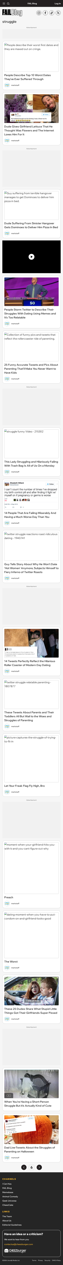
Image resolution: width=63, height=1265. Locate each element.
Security (47, 1260)
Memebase (7, 1192)
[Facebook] (45, 12)
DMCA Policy (56, 1260)
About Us (6, 1220)
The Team (7, 1216)
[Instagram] (38, 12)
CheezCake (7, 1205)
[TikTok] (51, 12)
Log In (58, 3)
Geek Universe (9, 1200)
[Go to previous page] (24, 1167)
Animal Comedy (10, 1196)
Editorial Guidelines (12, 1225)
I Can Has (6, 1184)
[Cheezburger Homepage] (31, 1251)
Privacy (40, 1260)
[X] (58, 12)
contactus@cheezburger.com (18, 1244)
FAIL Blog (32, 3)
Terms (34, 1260)
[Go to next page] (39, 1167)
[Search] (8, 3)
